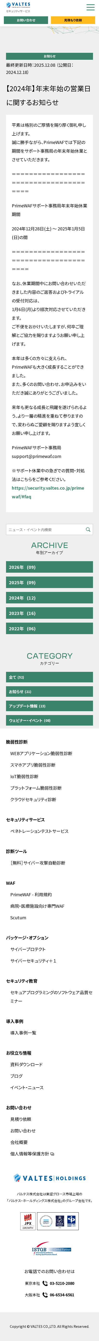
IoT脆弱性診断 (24, 776)
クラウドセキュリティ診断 (33, 799)
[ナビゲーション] (91, 7)
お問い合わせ (26, 20)
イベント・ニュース (26, 1087)
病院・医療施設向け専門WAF (37, 906)
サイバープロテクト (28, 949)
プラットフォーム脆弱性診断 (36, 788)
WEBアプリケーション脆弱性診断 (41, 753)
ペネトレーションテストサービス (39, 831)
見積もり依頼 (73, 20)
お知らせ (50, 56)
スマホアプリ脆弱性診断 (33, 765)
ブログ (16, 1076)
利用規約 (43, 894)
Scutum (18, 917)
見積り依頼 (20, 1119)
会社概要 (19, 1142)
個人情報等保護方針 (29, 1153)
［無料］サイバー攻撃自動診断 (37, 863)
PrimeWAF (20, 894)
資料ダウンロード (26, 1064)
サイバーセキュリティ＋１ (33, 960)
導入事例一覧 (23, 1032)
